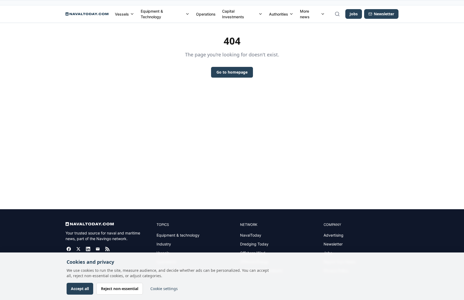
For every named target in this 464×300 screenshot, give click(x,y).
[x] (78, 249)
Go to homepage (232, 72)
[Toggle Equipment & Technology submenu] (187, 14)
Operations (206, 14)
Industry (164, 244)
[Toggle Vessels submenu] (132, 14)
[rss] (107, 249)
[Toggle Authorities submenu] (291, 14)
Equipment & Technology (152, 14)
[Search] (337, 14)
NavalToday (250, 235)
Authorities (278, 14)
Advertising (333, 235)
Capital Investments (233, 14)
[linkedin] (88, 249)
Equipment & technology (178, 235)
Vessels (122, 14)
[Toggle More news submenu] (323, 14)
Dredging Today (254, 244)
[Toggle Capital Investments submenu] (260, 14)
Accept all (80, 288)
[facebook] (69, 249)
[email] (98, 249)
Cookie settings (164, 288)
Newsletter (333, 244)
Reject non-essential (119, 288)
